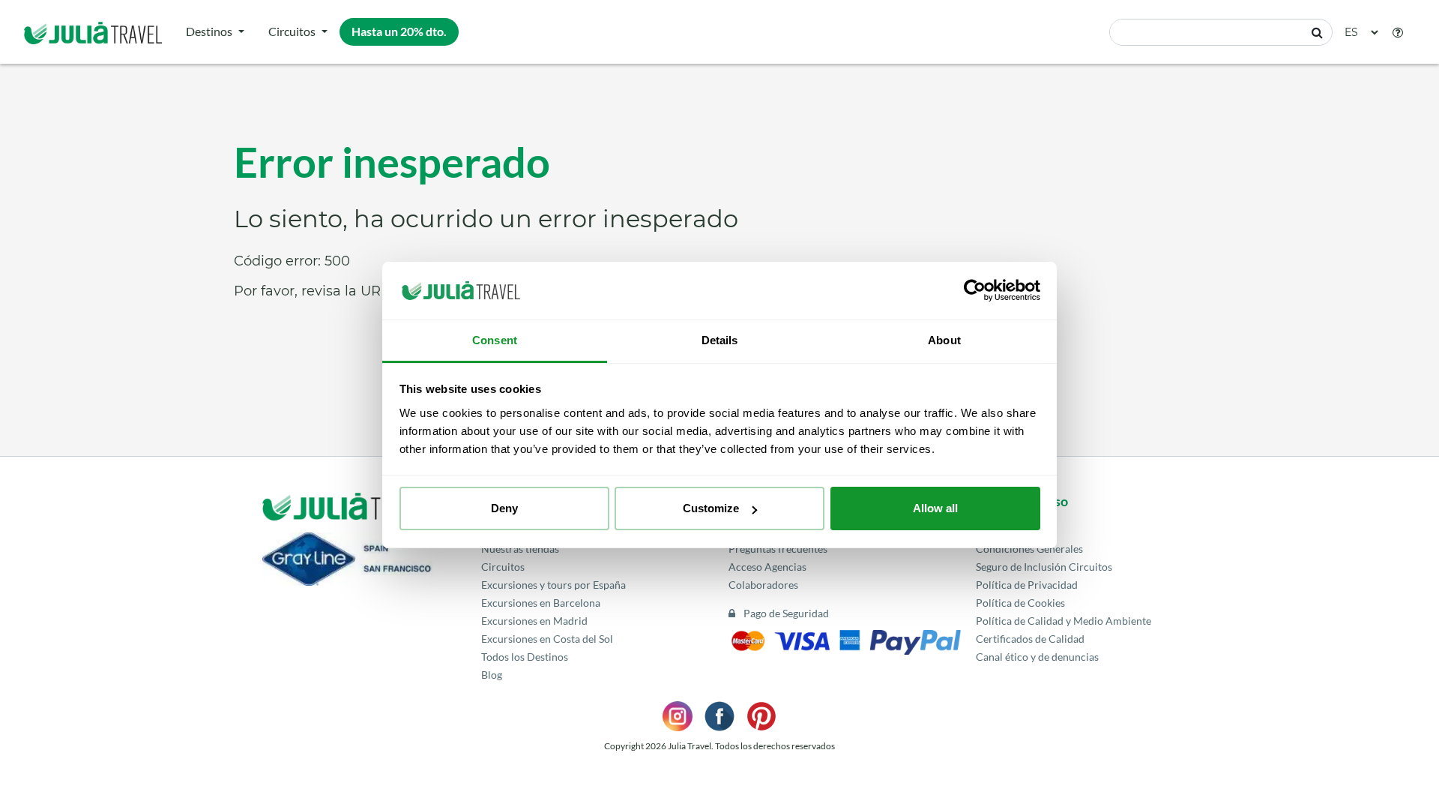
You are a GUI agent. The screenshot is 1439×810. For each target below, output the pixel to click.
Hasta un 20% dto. (399, 31)
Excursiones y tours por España (553, 584)
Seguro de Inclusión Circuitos (1044, 566)
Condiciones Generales (1029, 548)
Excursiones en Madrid (534, 620)
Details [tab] (720, 340)
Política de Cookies (1020, 602)
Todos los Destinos (524, 656)
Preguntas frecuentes (777, 548)
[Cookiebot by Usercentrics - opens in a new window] (974, 291)
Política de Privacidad (1027, 584)
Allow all (935, 508)
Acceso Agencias (767, 566)
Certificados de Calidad (1030, 638)
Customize (711, 508)
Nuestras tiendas (520, 548)
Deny (504, 508)
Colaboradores (763, 584)
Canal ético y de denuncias (1037, 656)
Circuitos (292, 31)
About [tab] (944, 340)
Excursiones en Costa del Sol (547, 638)
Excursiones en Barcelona (540, 602)
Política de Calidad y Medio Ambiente (1063, 620)
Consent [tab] (494, 340)
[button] (1398, 32)
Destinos (209, 31)
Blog (491, 674)
